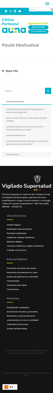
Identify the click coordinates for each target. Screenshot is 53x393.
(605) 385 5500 (39, 27)
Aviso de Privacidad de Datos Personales (26, 353)
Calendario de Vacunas (17, 324)
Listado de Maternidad (17, 328)
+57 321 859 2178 (39, 31)
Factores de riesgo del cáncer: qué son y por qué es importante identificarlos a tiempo (24, 128)
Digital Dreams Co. (40, 350)
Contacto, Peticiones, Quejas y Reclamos (25, 246)
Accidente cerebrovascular (16, 135)
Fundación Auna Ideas (17, 285)
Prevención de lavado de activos (21, 268)
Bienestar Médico (14, 241)
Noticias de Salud (12, 154)
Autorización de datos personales (22, 311)
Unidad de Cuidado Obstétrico (21, 237)
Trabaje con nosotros (16, 250)
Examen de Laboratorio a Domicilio (22, 276)
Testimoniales (13, 281)
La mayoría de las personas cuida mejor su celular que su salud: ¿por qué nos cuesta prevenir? (27, 142)
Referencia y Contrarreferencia (21, 316)
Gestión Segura (14, 225)
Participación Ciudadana (18, 307)
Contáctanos (13, 289)
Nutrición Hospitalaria (16, 233)
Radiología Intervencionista (19, 229)
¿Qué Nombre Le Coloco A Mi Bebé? (23, 320)
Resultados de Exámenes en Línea (22, 272)
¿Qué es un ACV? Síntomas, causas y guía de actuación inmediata (26, 119)
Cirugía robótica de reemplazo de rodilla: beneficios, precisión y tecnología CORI (25, 110)
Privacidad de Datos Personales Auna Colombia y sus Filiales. (26, 374)
